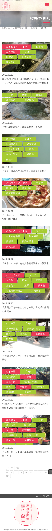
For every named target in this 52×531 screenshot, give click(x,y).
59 (40, 472)
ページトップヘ (45, 496)
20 (26, 472)
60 (46, 472)
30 (31, 472)
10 (21, 472)
